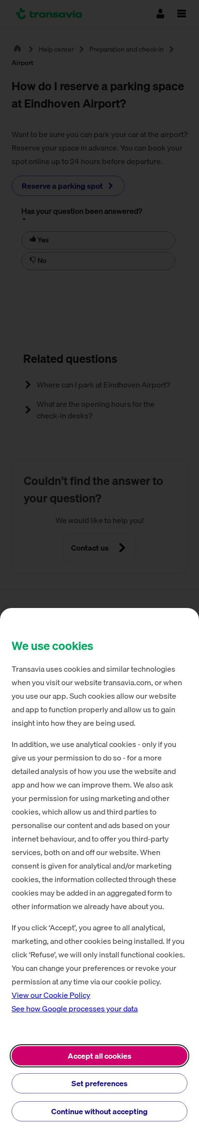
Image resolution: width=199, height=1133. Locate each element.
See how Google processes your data (75, 1008)
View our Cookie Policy (51, 995)
